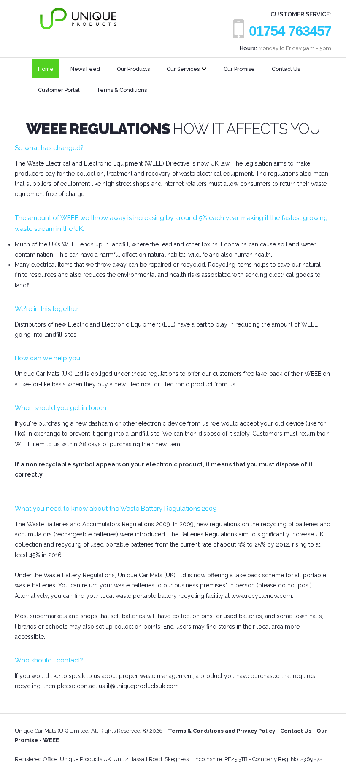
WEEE (50, 740)
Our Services (183, 69)
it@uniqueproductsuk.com (143, 686)
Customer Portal (59, 90)
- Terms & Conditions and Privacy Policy (219, 731)
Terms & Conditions (122, 90)
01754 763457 (290, 31)
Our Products (133, 69)
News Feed (85, 69)
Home (46, 69)
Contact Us (286, 69)
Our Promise (239, 69)
